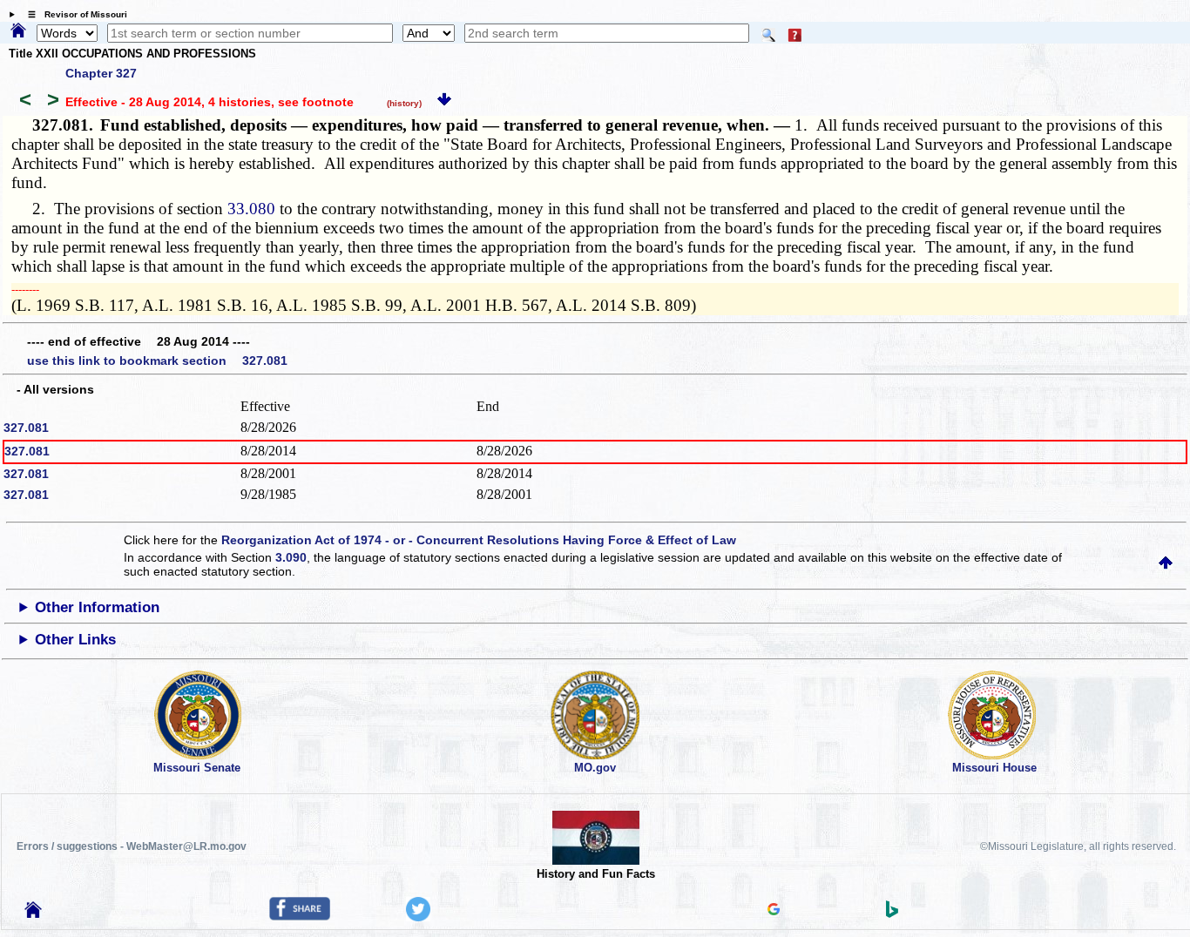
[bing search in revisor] (892, 913)
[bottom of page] (444, 102)
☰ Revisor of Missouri (73, 14)
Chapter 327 (101, 73)
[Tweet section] (418, 917)
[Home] (18, 31)
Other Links (75, 639)
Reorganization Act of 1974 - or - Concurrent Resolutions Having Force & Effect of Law (478, 540)
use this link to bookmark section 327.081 (157, 360)
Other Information (97, 607)
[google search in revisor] (773, 911)
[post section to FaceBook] (299, 916)
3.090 (291, 557)
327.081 (26, 428)
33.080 (251, 208)
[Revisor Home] (33, 913)
